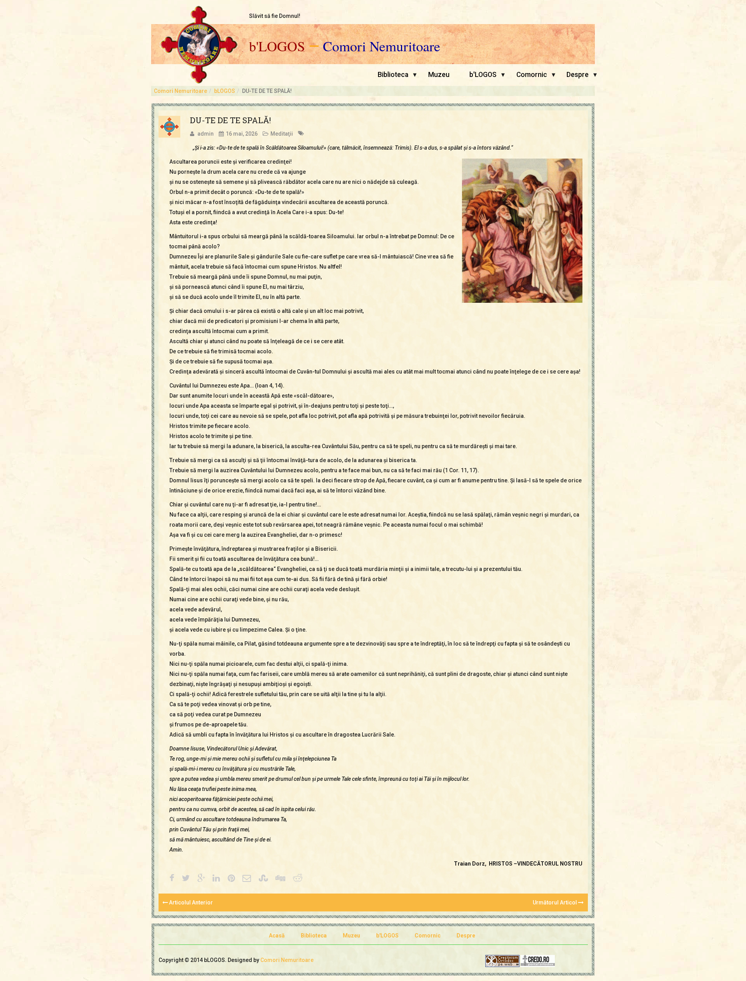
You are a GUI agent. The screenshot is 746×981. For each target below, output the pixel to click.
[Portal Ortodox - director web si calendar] (538, 960)
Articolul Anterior (190, 902)
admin (205, 134)
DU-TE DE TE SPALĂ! (230, 120)
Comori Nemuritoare (381, 46)
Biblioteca (393, 75)
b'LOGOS (277, 46)
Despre (577, 75)
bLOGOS (224, 91)
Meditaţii (281, 134)
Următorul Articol (555, 902)
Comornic (531, 75)
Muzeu (439, 75)
